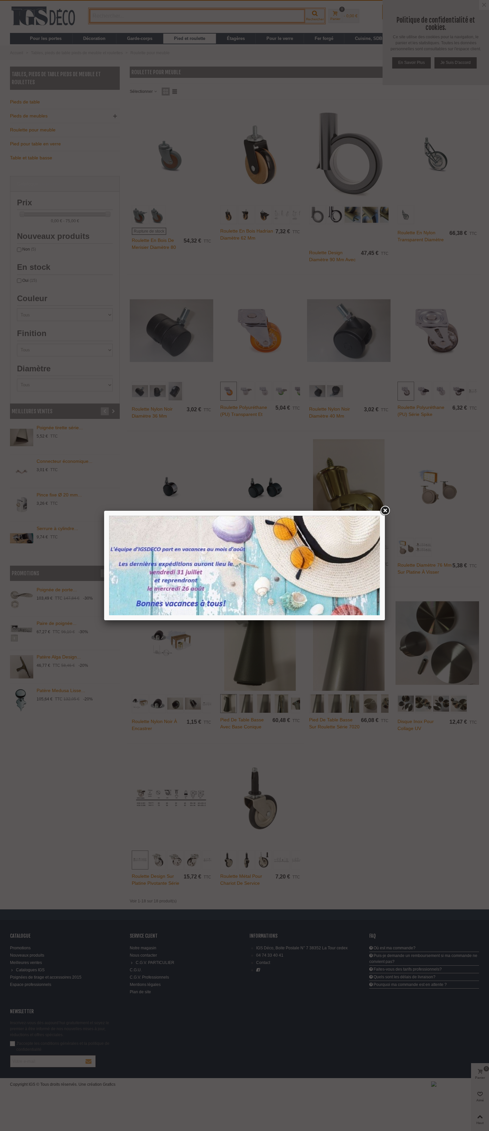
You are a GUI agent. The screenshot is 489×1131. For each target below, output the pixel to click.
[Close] (385, 511)
